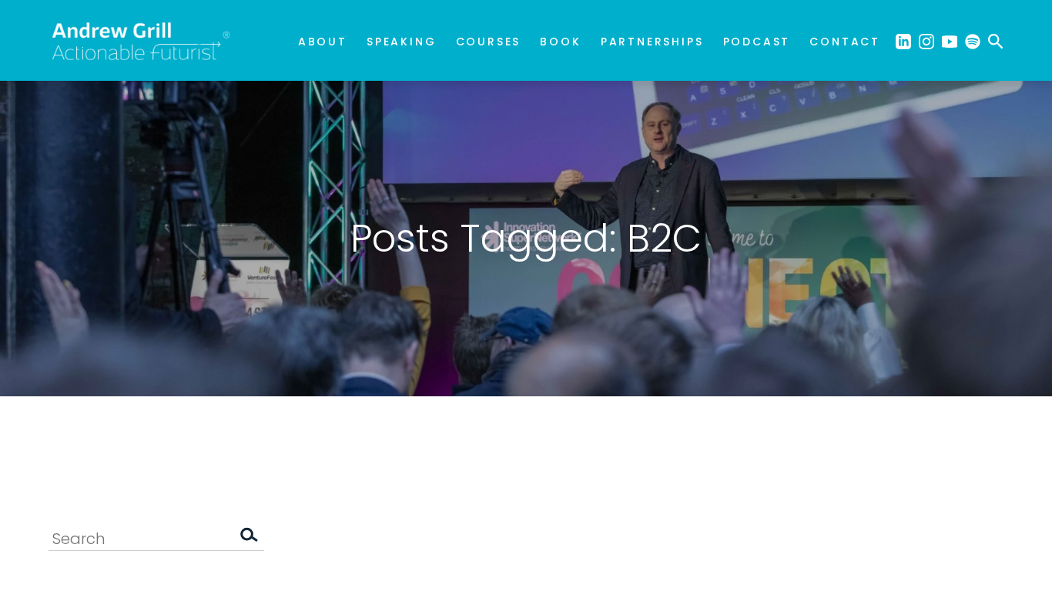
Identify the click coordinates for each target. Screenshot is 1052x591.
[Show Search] (995, 40)
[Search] (249, 538)
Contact (844, 41)
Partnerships (652, 41)
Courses (488, 41)
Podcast (757, 41)
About (322, 41)
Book (560, 41)
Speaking (401, 41)
